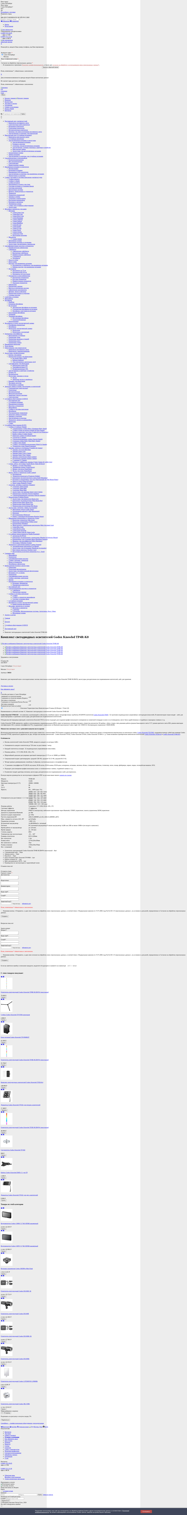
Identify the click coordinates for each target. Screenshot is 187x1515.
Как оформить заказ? (8, 689)
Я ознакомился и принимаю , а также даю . (51, 65)
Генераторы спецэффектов (13, 334)
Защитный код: (6, 901)
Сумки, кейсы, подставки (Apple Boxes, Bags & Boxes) (27, 464)
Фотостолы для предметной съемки (20, 328)
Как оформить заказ (11, 1439)
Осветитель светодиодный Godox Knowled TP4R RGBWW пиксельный (25, 1060)
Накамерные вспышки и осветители (17, 167)
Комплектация (43, 708)
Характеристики (32, 708)
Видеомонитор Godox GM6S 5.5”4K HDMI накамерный (19, 1223)
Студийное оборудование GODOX (16, 399)
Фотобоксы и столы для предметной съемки (19, 323)
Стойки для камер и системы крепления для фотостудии (23, 177)
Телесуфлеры (9, 346)
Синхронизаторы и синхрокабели (16, 158)
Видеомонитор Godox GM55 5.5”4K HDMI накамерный (19, 1246)
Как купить (8, 1441)
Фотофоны (8, 300)
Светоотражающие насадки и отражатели (22, 588)
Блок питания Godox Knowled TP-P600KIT (15, 1037)
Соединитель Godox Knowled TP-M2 (13, 1150)
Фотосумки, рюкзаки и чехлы (18, 376)
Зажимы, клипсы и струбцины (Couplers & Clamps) (25, 448)
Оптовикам (8, 105)
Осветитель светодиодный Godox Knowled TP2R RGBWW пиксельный (25, 1127)
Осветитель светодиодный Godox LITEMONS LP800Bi (19, 1381)
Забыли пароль (48, 1494)
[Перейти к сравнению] (3, 977)
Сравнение (15, 21)
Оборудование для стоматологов (15, 348)
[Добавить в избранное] (2, 977)
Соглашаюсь (146, 1511)
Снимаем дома (9, 553)
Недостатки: (5, 880)
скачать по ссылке (65, 775)
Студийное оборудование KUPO (15, 425)
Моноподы (12, 237)
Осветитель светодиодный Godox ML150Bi (15, 1404)
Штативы (12, 211)
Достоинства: (5, 875)
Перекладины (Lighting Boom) (19, 497)
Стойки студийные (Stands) (18, 427)
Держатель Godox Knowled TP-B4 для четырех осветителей (20, 1105)
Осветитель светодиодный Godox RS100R (15, 1314)
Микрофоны (9, 298)
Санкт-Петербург (9, 55)
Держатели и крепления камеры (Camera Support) (25, 544)
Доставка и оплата (11, 103)
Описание (23, 708)
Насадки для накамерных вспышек (20, 263)
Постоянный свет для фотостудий (16, 121)
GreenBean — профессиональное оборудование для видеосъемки (22, 1423)
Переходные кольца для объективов (20, 356)
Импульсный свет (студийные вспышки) (18, 135)
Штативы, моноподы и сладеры (19, 606)
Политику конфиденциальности (32, 65)
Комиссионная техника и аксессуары (17, 565)
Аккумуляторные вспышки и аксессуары (22, 140)
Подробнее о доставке (8, 12)
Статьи (7, 1446)
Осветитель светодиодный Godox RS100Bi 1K (16, 1336)
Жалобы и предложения (13, 1477)
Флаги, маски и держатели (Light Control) (22, 472)
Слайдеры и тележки (12, 297)
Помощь (7, 1442)
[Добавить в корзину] (3, 997)
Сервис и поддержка (11, 107)
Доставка (8, 1433)
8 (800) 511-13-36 (6, 36)
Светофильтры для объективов (19, 363)
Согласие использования (13, 1453)
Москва (6, 56)
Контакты (8, 110)
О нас (6, 1458)
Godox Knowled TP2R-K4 (153, 734)
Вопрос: (4, 930)
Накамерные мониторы (12, 344)
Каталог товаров (10, 98)
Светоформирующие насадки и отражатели (19, 246)
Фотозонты (12, 269)
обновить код (26, 903)
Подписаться (5, 1420)
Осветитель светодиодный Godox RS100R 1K (16, 1291)
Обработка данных (11, 1455)
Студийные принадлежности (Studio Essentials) (24, 534)
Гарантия (8, 1448)
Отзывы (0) (4, 661)
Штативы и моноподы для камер (15, 209)
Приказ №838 (9, 109)
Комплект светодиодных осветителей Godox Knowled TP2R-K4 (22, 1082)
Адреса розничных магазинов (15, 1479)
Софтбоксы (12, 249)
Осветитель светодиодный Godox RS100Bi (15, 1359)
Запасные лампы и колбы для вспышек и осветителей (22, 386)
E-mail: (3, 895)
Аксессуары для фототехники (14, 353)
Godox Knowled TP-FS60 (145, 732)
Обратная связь (10, 1475)
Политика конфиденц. (12, 1451)
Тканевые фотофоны (15, 316)
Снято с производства (12, 1449)
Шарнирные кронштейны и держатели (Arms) (24, 518)
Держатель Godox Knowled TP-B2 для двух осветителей (19, 1195)
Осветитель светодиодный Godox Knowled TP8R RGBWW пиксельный (25, 992)
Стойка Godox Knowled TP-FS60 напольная (15, 1015)
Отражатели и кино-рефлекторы (19, 276)
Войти (7, 24)
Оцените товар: (6, 873)
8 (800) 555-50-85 (6, 33)
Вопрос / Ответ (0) (63, 708)
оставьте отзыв (8, 1491)
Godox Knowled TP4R (101, 715)
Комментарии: (5, 886)
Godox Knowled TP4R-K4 (171, 734)
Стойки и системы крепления (18, 594)
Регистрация (9, 26)
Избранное (6, 21)
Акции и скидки (10, 615)
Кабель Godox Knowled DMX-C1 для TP (14, 1172)
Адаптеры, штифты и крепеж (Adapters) (22, 485)
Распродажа (9, 102)
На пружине (13, 305)
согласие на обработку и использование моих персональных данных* (76, 65)
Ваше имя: (4, 892)
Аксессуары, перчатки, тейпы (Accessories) (23, 508)
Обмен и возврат (10, 1435)
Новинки (8, 100)
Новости (7, 1444)
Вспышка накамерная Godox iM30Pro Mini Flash (17, 1268)
